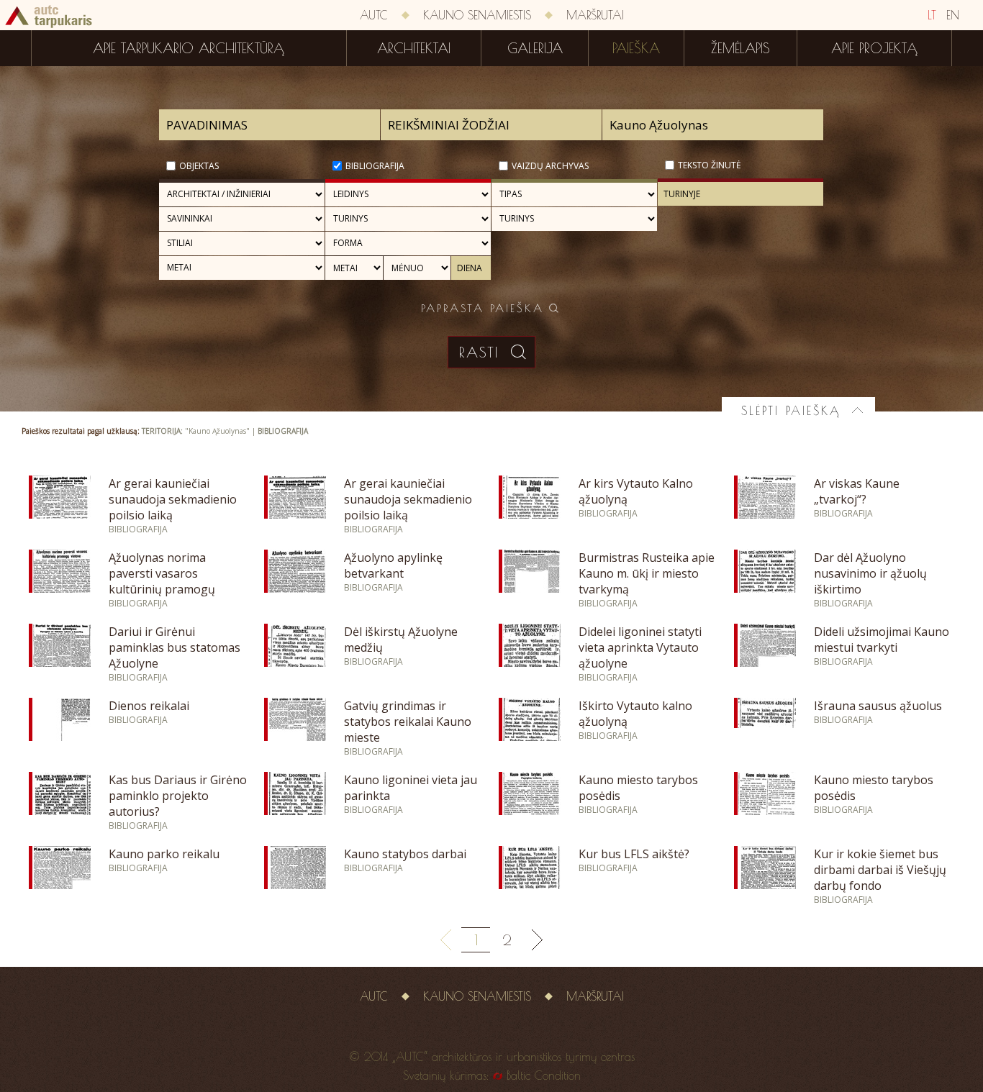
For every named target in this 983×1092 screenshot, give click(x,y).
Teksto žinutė (709, 165)
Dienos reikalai (149, 706)
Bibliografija (374, 166)
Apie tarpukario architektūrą (188, 48)
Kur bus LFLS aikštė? (634, 854)
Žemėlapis (740, 48)
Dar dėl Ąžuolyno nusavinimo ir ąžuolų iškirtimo (870, 573)
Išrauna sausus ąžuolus (878, 706)
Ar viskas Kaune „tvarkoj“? (857, 491)
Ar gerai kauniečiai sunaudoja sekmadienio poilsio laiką (173, 499)
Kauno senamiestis (477, 15)
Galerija (535, 48)
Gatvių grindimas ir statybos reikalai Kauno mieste (407, 721)
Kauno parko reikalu (164, 854)
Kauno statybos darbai (405, 854)
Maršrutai (595, 15)
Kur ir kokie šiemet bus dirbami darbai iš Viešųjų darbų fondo (880, 869)
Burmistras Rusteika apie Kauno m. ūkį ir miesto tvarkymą (647, 573)
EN (952, 15)
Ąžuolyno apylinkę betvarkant (393, 565)
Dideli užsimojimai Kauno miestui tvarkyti (881, 639)
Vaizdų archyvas (550, 166)
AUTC (374, 15)
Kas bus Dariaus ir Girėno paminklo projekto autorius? (178, 795)
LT (932, 15)
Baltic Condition (544, 1075)
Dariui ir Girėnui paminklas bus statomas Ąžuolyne (174, 647)
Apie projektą (874, 48)
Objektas (199, 166)
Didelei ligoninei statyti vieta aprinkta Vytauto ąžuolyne (640, 647)
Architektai (413, 48)
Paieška (636, 48)
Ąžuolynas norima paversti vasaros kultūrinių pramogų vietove (162, 581)
